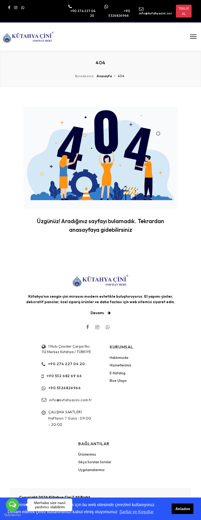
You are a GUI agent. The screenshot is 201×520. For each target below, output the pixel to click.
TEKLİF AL (183, 11)
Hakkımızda (119, 357)
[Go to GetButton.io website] (12, 514)
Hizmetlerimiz (120, 365)
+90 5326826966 (64, 388)
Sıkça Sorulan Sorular (94, 462)
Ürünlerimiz (87, 454)
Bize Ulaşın (118, 380)
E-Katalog (117, 373)
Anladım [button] (182, 509)
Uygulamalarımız (91, 470)
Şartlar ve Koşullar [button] (136, 512)
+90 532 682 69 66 (64, 376)
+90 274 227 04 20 (66, 363)
